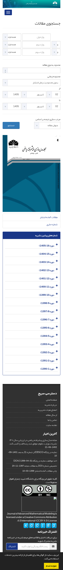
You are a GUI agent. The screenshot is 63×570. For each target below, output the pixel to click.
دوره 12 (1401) (46, 278)
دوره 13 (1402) (46, 270)
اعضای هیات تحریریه (47, 410)
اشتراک (12, 546)
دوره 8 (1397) (47, 311)
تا (59, 100)
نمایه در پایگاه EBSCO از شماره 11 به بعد (37, 452)
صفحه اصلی (51, 399)
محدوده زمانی (53, 76)
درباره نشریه (51, 404)
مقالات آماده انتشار (49, 217)
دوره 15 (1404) (46, 254)
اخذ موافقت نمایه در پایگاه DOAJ (35, 460)
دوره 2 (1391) (47, 360)
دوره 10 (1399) (46, 295)
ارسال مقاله (51, 415)
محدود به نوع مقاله (51, 65)
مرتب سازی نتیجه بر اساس (48, 119)
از (59, 88)
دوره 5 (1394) (47, 336)
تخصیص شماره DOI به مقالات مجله (40, 465)
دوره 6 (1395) (47, 327)
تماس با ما (52, 420)
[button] (42, 559)
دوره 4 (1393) (47, 344)
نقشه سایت (51, 425)
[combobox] (31, 70)
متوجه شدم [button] (51, 566)
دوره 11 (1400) (46, 286)
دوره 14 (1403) (46, 262)
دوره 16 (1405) (46, 245)
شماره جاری (52, 224)
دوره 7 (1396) (47, 319)
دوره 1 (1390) (47, 368)
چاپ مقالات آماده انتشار (46, 471)
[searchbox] (5, 70)
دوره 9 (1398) (47, 303)
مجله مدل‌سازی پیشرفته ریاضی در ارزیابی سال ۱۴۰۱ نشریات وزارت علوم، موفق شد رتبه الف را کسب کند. (33, 442)
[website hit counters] (40, 526)
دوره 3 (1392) (47, 352)
